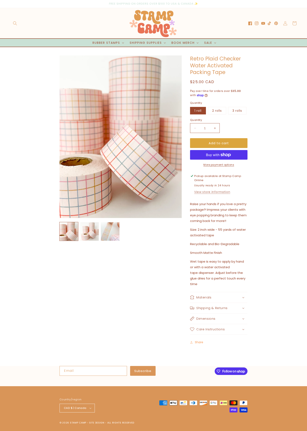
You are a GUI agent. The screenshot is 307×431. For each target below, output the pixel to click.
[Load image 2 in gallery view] (89, 231)
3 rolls (237, 111)
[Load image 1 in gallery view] (69, 231)
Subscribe (142, 371)
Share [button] (199, 342)
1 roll (198, 111)
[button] (15, 23)
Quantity (196, 120)
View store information (212, 192)
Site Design (96, 422)
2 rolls (217, 111)
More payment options (218, 165)
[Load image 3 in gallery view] (110, 231)
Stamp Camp (78, 422)
